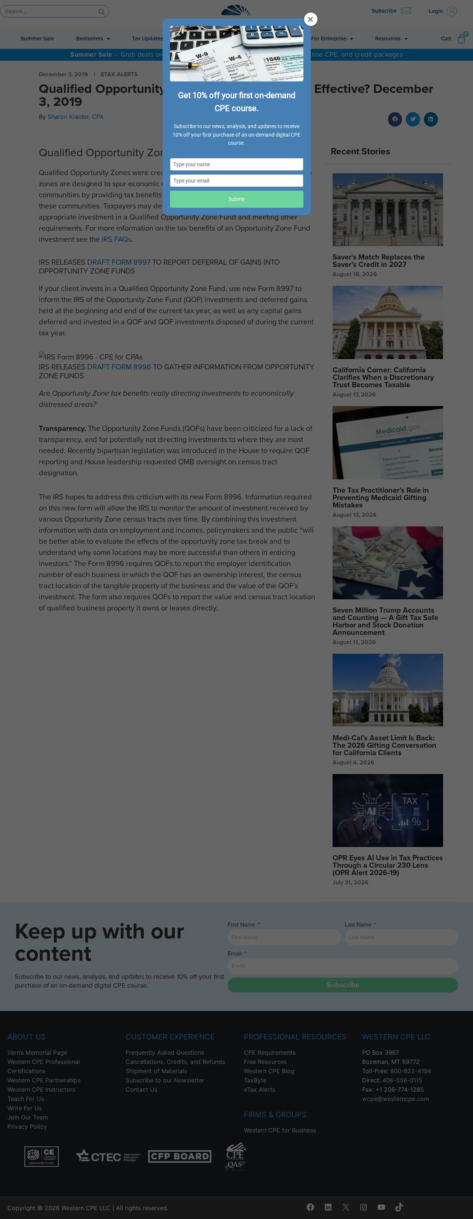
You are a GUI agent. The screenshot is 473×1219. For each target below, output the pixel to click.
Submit (236, 199)
